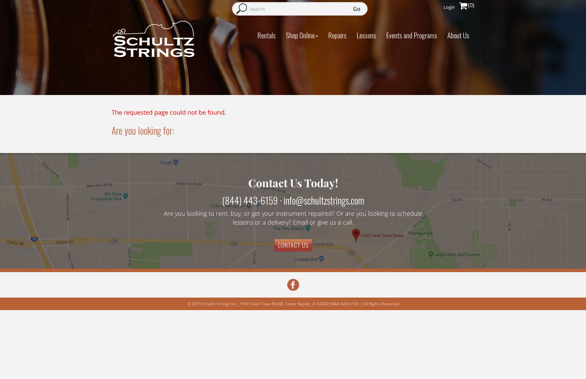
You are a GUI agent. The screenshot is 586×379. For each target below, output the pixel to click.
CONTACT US (293, 245)
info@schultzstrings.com (324, 200)
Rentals (266, 35)
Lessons (366, 35)
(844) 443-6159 (250, 200)
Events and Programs (411, 35)
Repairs (337, 35)
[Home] (154, 39)
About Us (458, 35)
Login (449, 7)
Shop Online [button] (300, 35)
